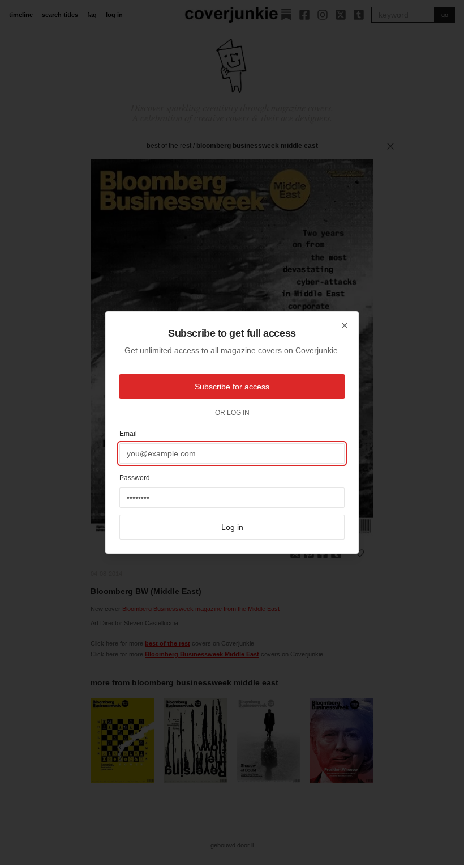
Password (134, 478)
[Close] (344, 325)
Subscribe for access (232, 386)
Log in (232, 527)
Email (128, 434)
